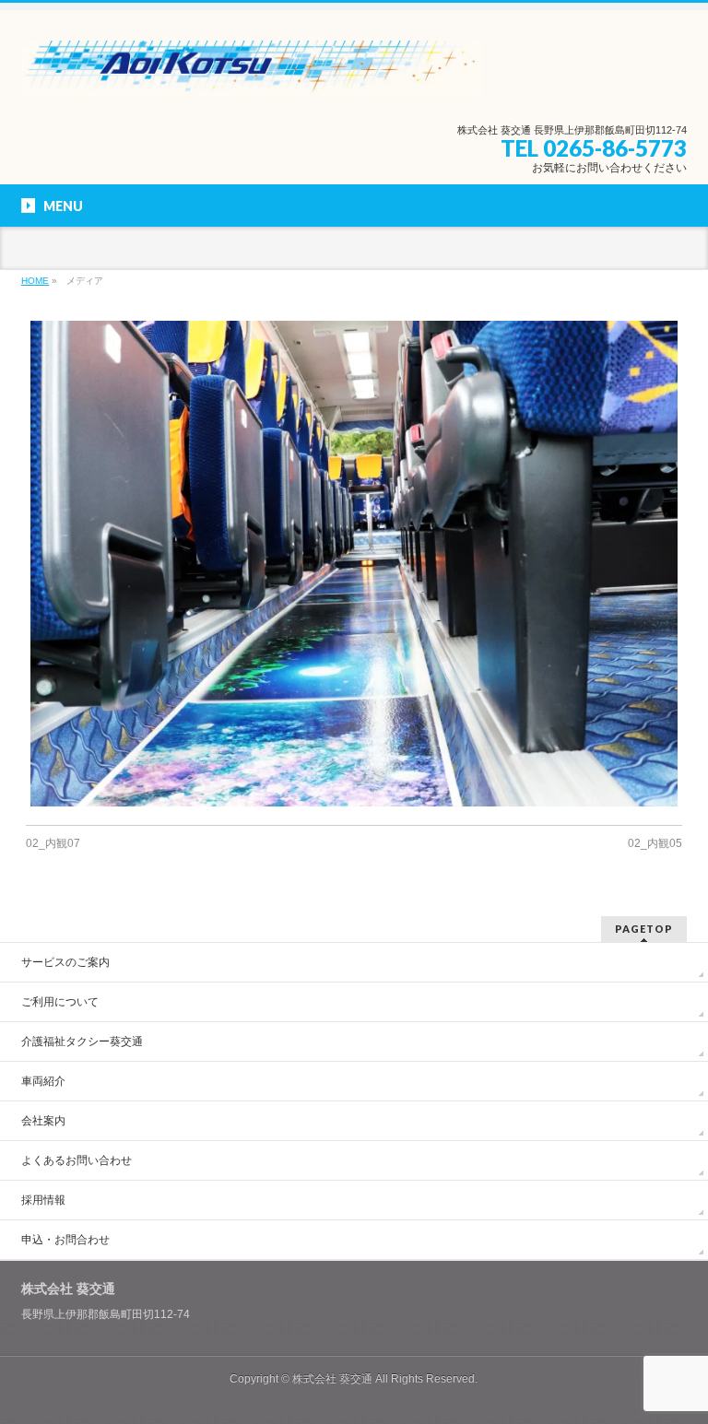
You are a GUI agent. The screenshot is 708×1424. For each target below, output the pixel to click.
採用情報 (43, 1200)
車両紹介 (43, 1081)
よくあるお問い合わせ (76, 1160)
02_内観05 (655, 843)
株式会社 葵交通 (332, 1378)
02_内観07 (53, 843)
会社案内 (43, 1120)
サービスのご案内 (65, 962)
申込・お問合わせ (65, 1239)
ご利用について (60, 1001)
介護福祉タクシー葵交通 (82, 1041)
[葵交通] (251, 75)
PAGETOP (644, 929)
